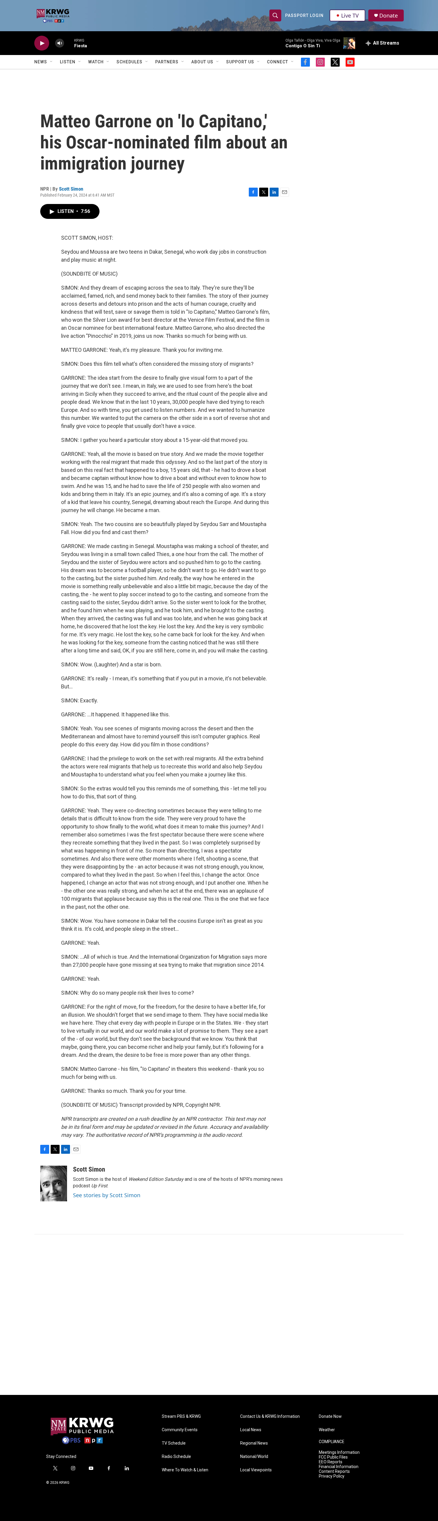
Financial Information (338, 1467)
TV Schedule (174, 1443)
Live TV (350, 15)
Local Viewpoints (256, 1470)
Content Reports (334, 1471)
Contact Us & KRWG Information (270, 1416)
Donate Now (330, 1416)
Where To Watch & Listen (185, 1470)
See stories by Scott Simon (106, 1195)
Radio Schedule (176, 1456)
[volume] (60, 43)
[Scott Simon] (53, 1183)
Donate (388, 15)
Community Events (180, 1430)
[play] (41, 43)
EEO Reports (330, 1462)
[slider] (69, 43)
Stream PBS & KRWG (181, 1416)
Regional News (254, 1443)
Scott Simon (71, 189)
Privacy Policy (331, 1476)
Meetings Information (339, 1452)
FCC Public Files (333, 1457)
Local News (250, 1430)
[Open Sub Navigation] (51, 61)
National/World (254, 1456)
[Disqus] (219, 1314)
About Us (202, 61)
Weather (327, 1430)
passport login (304, 15)
